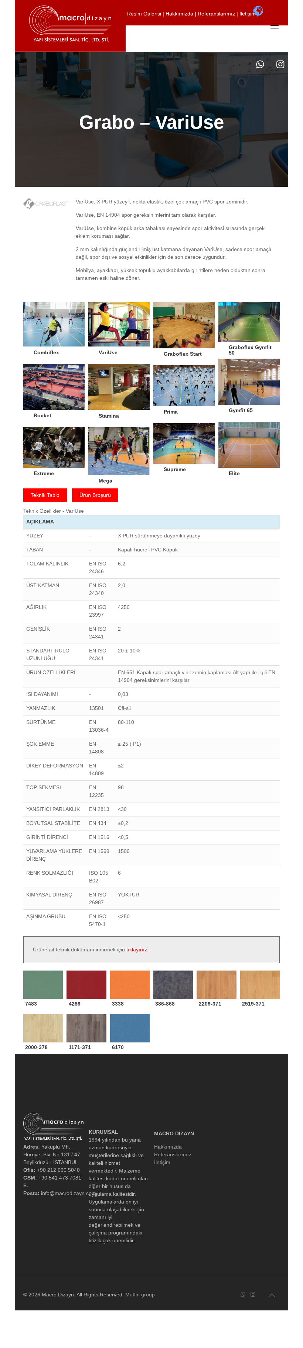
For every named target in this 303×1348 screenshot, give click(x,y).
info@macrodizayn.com (162, 47)
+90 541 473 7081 (211, 30)
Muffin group (140, 1295)
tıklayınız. (137, 949)
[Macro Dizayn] (70, 24)
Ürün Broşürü (95, 495)
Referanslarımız (217, 14)
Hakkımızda (180, 14)
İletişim (248, 14)
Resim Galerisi (145, 14)
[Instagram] (280, 64)
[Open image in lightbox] (54, 331)
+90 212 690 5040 (156, 30)
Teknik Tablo (45, 495)
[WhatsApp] (259, 64)
